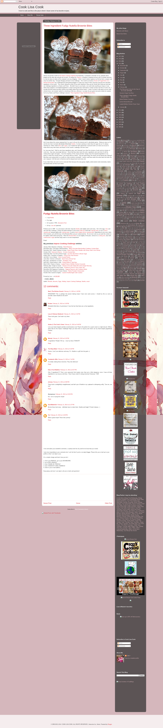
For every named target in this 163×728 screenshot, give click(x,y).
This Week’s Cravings (127, 525)
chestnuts (127, 163)
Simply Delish (130, 520)
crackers (121, 183)
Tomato (138, 268)
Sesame (135, 254)
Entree (120, 195)
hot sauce (129, 212)
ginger (119, 205)
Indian (134, 214)
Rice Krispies (126, 248)
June (121, 77)
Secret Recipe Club (123, 254)
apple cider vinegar (139, 142)
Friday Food (140, 506)
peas (137, 238)
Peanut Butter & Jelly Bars (69, 262)
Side (132, 256)
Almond (125, 140)
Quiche (132, 245)
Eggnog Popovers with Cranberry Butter (76, 269)
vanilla (140, 270)
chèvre (133, 163)
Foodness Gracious (136, 505)
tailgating (124, 267)
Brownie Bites (72, 235)
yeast (119, 280)
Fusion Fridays (126, 509)
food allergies (131, 199)
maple (143, 223)
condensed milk (132, 178)
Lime (124, 219)
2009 (120, 117)
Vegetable (120, 272)
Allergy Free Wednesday (131, 498)
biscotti (131, 150)
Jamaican (137, 215)
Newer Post (47, 503)
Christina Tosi (131, 171)
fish (128, 197)
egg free (142, 191)
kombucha (129, 217)
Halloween (134, 210)
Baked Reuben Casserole (126, 99)
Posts (120, 44)
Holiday (64, 281)
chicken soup (133, 166)
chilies (134, 168)
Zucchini (142, 280)
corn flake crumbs (141, 180)
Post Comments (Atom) (81, 509)
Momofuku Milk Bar (138, 228)
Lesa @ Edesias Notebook (55, 314)
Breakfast (134, 151)
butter (124, 155)
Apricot (127, 143)
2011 (120, 112)
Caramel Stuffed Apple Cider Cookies (72, 272)
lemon (140, 217)
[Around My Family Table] (130, 392)
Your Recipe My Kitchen (130, 530)
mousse (118, 229)
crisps (133, 186)
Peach (121, 238)
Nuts (143, 233)
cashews (133, 158)
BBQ (135, 147)
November (123, 65)
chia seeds (119, 165)
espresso (130, 195)
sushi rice (119, 265)
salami (141, 249)
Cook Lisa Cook (31, 7)
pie (119, 241)
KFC (123, 217)
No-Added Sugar (128, 233)
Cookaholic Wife (53, 359)
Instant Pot (142, 214)
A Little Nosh (120, 498)
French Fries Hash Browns (71, 255)
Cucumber (119, 188)
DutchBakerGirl (52, 404)
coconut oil (139, 176)
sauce (136, 251)
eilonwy (50, 382)
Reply (49, 298)
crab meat (142, 182)
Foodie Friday (126, 505)
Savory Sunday (136, 519)
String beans (120, 264)
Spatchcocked (135, 261)
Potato (118, 244)
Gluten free (131, 207)
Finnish (124, 197)
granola (137, 209)
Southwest (142, 259)
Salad (134, 250)
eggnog (123, 193)
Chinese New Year (130, 169)
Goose (143, 207)
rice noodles (135, 248)
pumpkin (126, 245)
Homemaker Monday (122, 510)
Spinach (142, 261)
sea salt (53, 225)
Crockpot (140, 186)
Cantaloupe (140, 156)
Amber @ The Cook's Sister (56, 324)
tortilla (118, 270)
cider (124, 173)
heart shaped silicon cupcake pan (84, 232)
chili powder (126, 168)
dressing (124, 191)
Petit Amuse (141, 239)
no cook (119, 233)
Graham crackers (129, 209)
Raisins (60, 252)
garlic (124, 203)
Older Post (108, 503)
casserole (119, 159)
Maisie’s (79, 77)
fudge (118, 203)
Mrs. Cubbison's (125, 229)
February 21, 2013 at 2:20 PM (61, 303)
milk (140, 226)
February (122, 87)
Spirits (120, 262)
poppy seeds (126, 242)
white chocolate (125, 277)
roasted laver (120, 249)
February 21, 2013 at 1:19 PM (72, 291)
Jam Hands (132, 510)
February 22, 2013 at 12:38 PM (59, 415)
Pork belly (140, 242)
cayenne (134, 159)
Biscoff (118, 150)
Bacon (134, 145)
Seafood (139, 252)
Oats (128, 234)
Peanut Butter (129, 238)
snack (88, 281)
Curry (130, 188)
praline (133, 244)
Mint (123, 228)
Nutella (73, 144)
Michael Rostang (133, 226)
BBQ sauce (140, 147)
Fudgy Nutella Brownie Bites (58, 213)
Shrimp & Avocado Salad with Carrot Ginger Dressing (76, 265)
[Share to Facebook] (51, 279)
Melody (50, 338)
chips (141, 169)
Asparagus (140, 143)
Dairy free (138, 188)
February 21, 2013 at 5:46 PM (73, 324)
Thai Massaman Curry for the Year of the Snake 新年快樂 (130, 89)
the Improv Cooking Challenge (67, 75)
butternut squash (141, 155)
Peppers (128, 239)
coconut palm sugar (122, 177)
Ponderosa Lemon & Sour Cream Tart (74, 267)
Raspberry (125, 246)
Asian (133, 143)
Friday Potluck (131, 508)
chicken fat (124, 166)
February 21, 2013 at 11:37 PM (65, 404)
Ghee (141, 203)
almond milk (141, 140)
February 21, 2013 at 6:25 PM (66, 349)
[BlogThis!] (47, 279)
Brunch (133, 153)
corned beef (120, 182)
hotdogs (136, 212)
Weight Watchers (130, 273)
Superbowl (139, 264)
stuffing (127, 264)
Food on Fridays (136, 503)
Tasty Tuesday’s (134, 522)
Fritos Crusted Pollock (64, 257)
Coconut (129, 174)
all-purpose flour (62, 223)
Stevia (133, 262)
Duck (130, 191)
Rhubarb (132, 246)
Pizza (123, 241)
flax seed (121, 199)
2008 (120, 119)
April (121, 82)
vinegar (131, 272)
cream (127, 185)
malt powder (131, 223)
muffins (132, 229)
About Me (30, 15)
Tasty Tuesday (125, 522)
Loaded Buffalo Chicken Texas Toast (130, 104)
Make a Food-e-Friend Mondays (125, 512)
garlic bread (134, 203)
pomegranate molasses (138, 241)
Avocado (119, 145)
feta (135, 195)
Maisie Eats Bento (122, 33)
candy (132, 156)
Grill (123, 210)
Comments (122, 47)
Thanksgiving (129, 268)
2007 (120, 122)
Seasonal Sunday (121, 520)
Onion (135, 234)
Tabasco (118, 267)
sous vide (135, 259)
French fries (126, 200)
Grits (128, 210)
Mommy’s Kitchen (121, 516)
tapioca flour (133, 267)
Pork (134, 242)
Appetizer (121, 142)
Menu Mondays (126, 515)
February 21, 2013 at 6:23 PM (61, 338)
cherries (121, 163)
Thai (122, 268)
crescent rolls (126, 186)
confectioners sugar (48, 237)
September (123, 70)
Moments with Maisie (122, 31)
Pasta (143, 236)
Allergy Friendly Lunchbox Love (129, 498)
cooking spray (65, 232)
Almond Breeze (133, 140)
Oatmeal (54, 252)
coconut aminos (139, 174)
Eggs (59, 281)
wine (142, 277)
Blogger (110, 724)
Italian (120, 215)
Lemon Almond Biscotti (126, 101)
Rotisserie (127, 249)
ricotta (141, 248)
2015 (120, 58)
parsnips (137, 236)
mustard (119, 231)
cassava (141, 158)
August (122, 72)
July (121, 75)
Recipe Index (40, 15)
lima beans (119, 218)
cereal (118, 161)
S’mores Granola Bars (69, 252)
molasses (129, 228)
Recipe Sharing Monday (136, 518)
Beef (118, 148)
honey (121, 212)
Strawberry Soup (67, 260)
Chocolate (120, 171)
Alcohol (119, 140)
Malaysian (123, 223)
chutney (119, 173)
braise (119, 151)
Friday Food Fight (121, 508)
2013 (120, 63)
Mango (137, 223)
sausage (120, 252)
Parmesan (130, 236)
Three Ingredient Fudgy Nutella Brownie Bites (82, 93)
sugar (65, 145)
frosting (133, 200)
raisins (138, 245)
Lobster (138, 218)
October (122, 68)
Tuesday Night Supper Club (130, 526)
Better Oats (125, 148)
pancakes (122, 236)
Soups (119, 259)
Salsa (123, 251)
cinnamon (138, 173)
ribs (138, 246)
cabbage (120, 156)
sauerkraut (142, 251)
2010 (120, 115)
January (122, 107)
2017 (120, 56)
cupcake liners (95, 230)
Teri (49, 415)
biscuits (135, 150)
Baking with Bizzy (121, 501)
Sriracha (126, 262)
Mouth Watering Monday (133, 516)
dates (128, 190)
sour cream (127, 259)
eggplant (131, 193)
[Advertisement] (78, 487)
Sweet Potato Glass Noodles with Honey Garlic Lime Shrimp (83, 250)
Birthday (140, 148)
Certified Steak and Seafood (129, 161)
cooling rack (102, 235)
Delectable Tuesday (122, 502)
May (121, 80)
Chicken (127, 165)
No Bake (139, 231)
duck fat (135, 191)
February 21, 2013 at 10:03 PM (64, 394)
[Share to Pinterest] (53, 279)
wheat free (133, 275)
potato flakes (126, 244)
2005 (120, 127)
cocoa (123, 174)
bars (129, 147)
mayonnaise (141, 225)
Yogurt (135, 280)
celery (141, 159)
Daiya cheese (120, 190)
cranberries (129, 183)
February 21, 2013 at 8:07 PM (68, 370)
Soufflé (140, 258)
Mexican (126, 226)
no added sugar (128, 231)
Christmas (139, 171)
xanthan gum (133, 278)
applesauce (121, 143)
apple (129, 142)
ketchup (118, 217)
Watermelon (120, 273)
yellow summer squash (127, 280)
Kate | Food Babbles (54, 370)
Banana (124, 147)
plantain (128, 241)
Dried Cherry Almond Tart (69, 259)
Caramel (119, 158)
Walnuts (139, 272)
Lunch (126, 221)
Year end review (141, 278)
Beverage (132, 148)
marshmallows (131, 225)
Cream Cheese (137, 185)
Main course (139, 221)
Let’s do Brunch (140, 510)
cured (125, 188)
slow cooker (123, 258)
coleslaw (142, 177)
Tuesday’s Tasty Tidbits (129, 527)
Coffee (131, 177)
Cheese (142, 161)
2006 (120, 124)
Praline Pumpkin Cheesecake (76, 271)
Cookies (125, 180)
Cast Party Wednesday (133, 501)
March (122, 84)
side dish (141, 256)
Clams (118, 174)
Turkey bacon (132, 270)
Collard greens (122, 178)
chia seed (140, 163)
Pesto (134, 239)
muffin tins (82, 230)
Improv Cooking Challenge (74, 281)
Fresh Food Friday (121, 506)
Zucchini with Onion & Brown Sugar (77, 253)
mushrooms (139, 229)
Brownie (50, 281)
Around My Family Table (137, 499)
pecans (143, 238)
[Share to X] (49, 279)
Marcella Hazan (121, 225)
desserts (55, 281)
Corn (133, 180)
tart (139, 267)
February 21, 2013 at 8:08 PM (61, 382)
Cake (126, 156)
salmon (118, 251)
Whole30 (134, 277)
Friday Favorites (131, 506)
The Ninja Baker (52, 349)
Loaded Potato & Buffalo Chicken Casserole (73, 264)
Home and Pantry (135, 509)
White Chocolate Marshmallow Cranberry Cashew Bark (84, 248)
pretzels (120, 245)
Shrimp (125, 256)
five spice (142, 197)
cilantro (130, 173)
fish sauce (134, 197)
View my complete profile (132, 658)
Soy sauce (127, 261)
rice (142, 246)
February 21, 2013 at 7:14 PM (66, 359)
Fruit (139, 200)
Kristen (96, 80)
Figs (139, 195)
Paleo (143, 234)
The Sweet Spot (133, 523)
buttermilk (132, 155)
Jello (142, 215)
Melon (120, 226)
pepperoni (121, 239)
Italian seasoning (128, 215)
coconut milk (129, 176)
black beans (142, 150)
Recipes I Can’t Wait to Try (124, 519)
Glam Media (142, 205)
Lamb (135, 217)
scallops (126, 252)
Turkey (124, 270)
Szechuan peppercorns (137, 265)
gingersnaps (127, 205)
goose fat (120, 209)
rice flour (119, 248)
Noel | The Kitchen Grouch (55, 291)
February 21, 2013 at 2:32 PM (72, 314)
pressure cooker (140, 244)
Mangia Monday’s (126, 513)
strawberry (140, 262)
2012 (120, 110)
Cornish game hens (129, 182)
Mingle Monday (135, 515)
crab (137, 182)
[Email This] (46, 279)
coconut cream (120, 176)
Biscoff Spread (124, 150)
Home (22, 15)
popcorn (118, 242)
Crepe (118, 186)
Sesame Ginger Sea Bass (127, 93)
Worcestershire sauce (122, 278)
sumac (132, 264)
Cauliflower (127, 159)
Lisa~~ (129, 655)
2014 (120, 61)
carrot (125, 158)
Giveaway (134, 205)
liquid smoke (132, 218)
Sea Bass (132, 252)
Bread (125, 151)
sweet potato (125, 265)
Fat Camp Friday (126, 503)
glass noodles (121, 207)
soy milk (120, 261)
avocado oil (127, 145)
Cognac (136, 177)
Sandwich (130, 251)
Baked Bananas (67, 247)
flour (60, 145)
